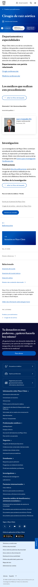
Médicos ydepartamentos (18, 28)
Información (6, 28)
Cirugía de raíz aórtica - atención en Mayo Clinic (16, 206)
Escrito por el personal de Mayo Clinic (13, 201)
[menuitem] (6, 28)
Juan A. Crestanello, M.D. (24, 119)
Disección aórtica (7, 278)
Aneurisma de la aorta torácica (11, 273)
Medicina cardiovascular (11, 76)
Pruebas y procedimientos (12, 9)
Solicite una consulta (10, 212)
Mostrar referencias (8, 256)
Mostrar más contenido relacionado (13, 282)
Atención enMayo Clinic (30, 28)
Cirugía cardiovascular (10, 71)
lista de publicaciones (19, 169)
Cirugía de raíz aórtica (18, 16)
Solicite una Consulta (11, 21)
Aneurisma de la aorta (8, 269)
